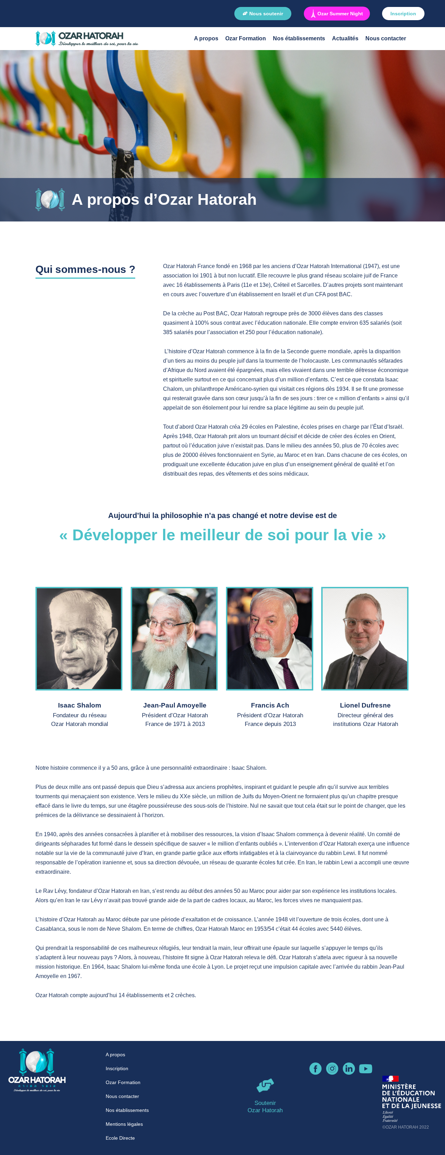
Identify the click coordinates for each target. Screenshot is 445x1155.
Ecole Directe (120, 1138)
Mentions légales (124, 1124)
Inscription (117, 1068)
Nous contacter (385, 38)
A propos (206, 38)
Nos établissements (299, 38)
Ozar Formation (245, 38)
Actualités (345, 38)
